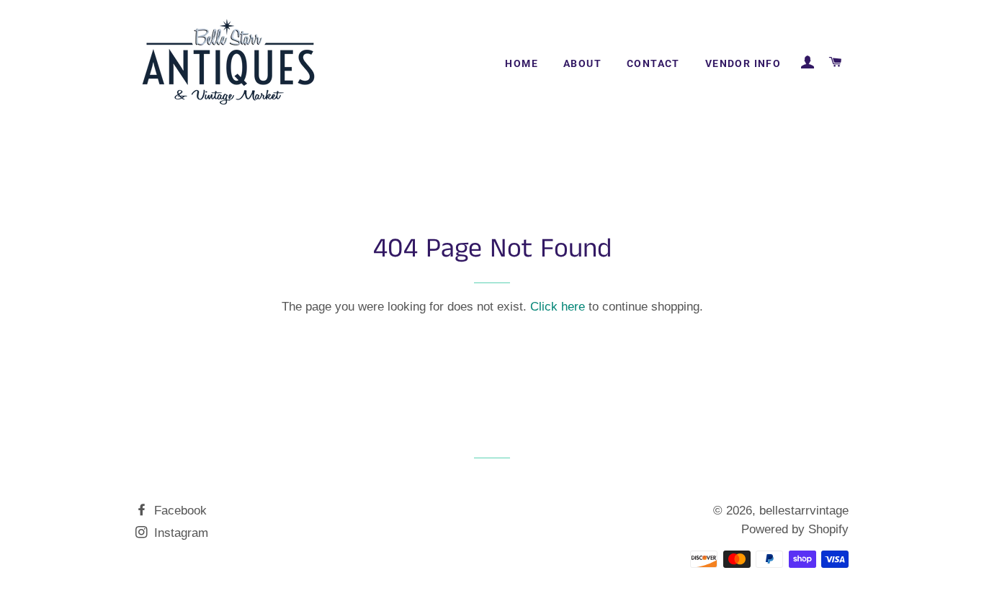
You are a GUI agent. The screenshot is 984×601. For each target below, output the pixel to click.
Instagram (179, 533)
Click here (557, 306)
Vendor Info (743, 63)
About (582, 63)
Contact (653, 63)
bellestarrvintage (804, 510)
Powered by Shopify (795, 529)
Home (521, 63)
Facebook (179, 510)
